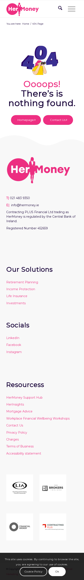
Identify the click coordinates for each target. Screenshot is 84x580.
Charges (12, 439)
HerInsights (15, 404)
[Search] (59, 8)
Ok (57, 571)
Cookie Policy (33, 571)
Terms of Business (20, 446)
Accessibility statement (23, 453)
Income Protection (20, 289)
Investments (16, 303)
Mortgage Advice (19, 411)
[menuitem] (59, 8)
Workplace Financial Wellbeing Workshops (38, 418)
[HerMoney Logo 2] (34, 8)
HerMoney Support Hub (24, 397)
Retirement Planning (22, 282)
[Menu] (71, 8)
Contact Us (14, 425)
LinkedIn (12, 338)
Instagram (14, 352)
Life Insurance (16, 296)
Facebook (13, 345)
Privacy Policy (16, 432)
